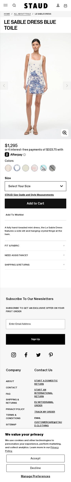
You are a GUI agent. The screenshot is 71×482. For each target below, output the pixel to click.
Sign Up (35, 339)
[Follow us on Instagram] (13, 354)
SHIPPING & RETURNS (12, 401)
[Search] (14, 6)
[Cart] (65, 6)
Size (8, 178)
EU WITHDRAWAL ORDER (44, 403)
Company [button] (13, 370)
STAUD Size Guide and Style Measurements (29, 194)
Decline (35, 468)
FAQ (8, 393)
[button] (58, 6)
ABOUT (10, 381)
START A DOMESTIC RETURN (46, 382)
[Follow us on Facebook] (26, 354)
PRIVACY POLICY (15, 409)
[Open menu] (5, 5)
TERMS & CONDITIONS (13, 416)
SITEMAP (11, 424)
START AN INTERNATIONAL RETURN (43, 393)
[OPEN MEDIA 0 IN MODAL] (64, 133)
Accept (35, 458)
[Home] (36, 5)
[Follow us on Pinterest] (51, 354)
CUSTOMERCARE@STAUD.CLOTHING (48, 423)
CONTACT (11, 387)
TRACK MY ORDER (44, 411)
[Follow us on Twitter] (38, 354)
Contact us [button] (43, 370)
